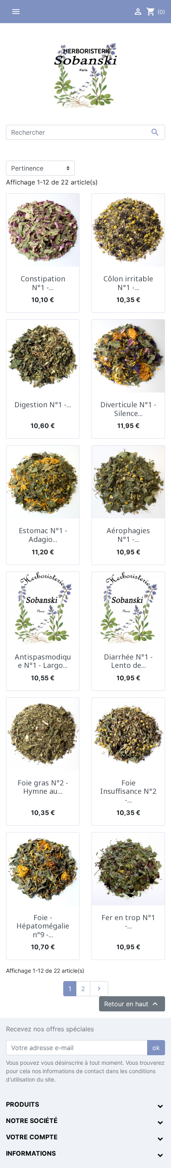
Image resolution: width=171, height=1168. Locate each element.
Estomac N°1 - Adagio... (43, 535)
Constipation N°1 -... (43, 283)
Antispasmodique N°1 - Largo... (43, 661)
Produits (22, 1104)
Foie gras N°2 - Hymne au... (42, 787)
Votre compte (32, 1137)
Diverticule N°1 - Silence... (128, 409)
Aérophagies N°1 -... (128, 535)
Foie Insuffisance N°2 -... (128, 791)
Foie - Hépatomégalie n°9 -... (42, 926)
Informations (31, 1153)
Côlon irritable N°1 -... (128, 283)
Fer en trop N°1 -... (128, 922)
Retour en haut (132, 1004)
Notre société (32, 1121)
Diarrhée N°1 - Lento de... (128, 661)
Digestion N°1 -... (42, 404)
